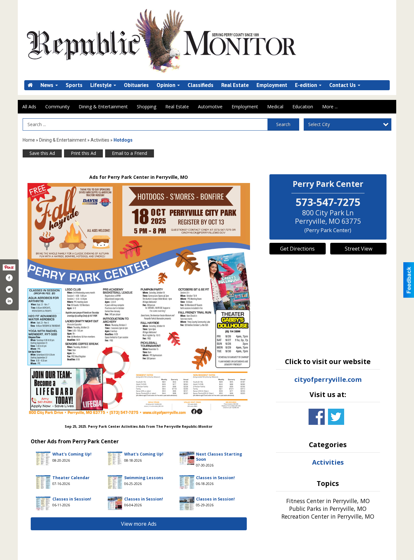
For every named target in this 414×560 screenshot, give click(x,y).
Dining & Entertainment (103, 106)
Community (57, 106)
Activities (100, 140)
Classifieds (200, 85)
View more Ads (139, 523)
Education (302, 106)
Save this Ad (42, 153)
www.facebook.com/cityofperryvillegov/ (317, 417)
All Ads (29, 106)
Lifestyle (101, 85)
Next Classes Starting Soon (219, 456)
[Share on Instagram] (9, 301)
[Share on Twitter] (9, 289)
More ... (330, 106)
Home (29, 140)
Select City (319, 124)
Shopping (146, 106)
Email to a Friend (129, 153)
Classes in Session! (215, 477)
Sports (74, 85)
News (47, 85)
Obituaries (136, 85)
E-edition (306, 85)
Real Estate (235, 85)
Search (283, 124)
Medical (275, 106)
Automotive (210, 106)
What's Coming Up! (72, 454)
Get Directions (297, 248)
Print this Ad (83, 153)
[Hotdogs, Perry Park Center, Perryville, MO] (138, 299)
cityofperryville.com (328, 379)
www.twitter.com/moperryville (336, 417)
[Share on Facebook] (9, 277)
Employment (271, 85)
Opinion (167, 85)
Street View (358, 248)
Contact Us (343, 85)
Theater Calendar (71, 477)
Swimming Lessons (143, 477)
